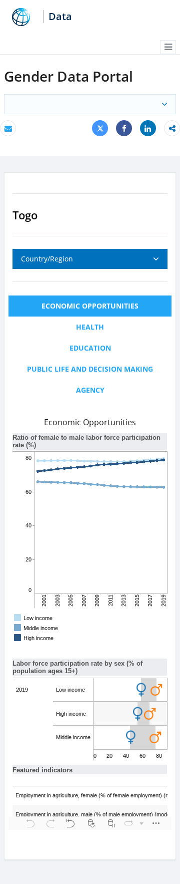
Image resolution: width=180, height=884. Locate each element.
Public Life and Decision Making (90, 369)
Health (90, 327)
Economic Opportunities (90, 306)
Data (60, 16)
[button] (168, 47)
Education (90, 348)
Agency (90, 390)
